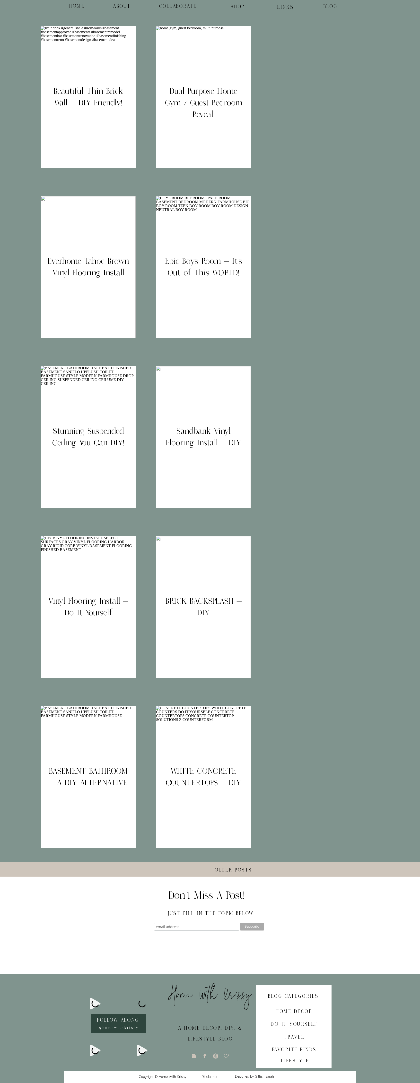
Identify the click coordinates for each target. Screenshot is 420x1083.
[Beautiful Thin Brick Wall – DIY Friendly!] (88, 97)
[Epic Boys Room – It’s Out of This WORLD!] (203, 267)
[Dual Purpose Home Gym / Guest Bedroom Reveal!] (203, 97)
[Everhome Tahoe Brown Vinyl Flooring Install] (88, 267)
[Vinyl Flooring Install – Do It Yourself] (88, 607)
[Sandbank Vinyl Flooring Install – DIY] (203, 437)
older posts (233, 869)
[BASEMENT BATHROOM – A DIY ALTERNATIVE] (88, 777)
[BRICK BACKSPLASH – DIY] (203, 607)
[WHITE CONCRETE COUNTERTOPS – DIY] (203, 777)
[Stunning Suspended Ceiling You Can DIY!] (88, 437)
